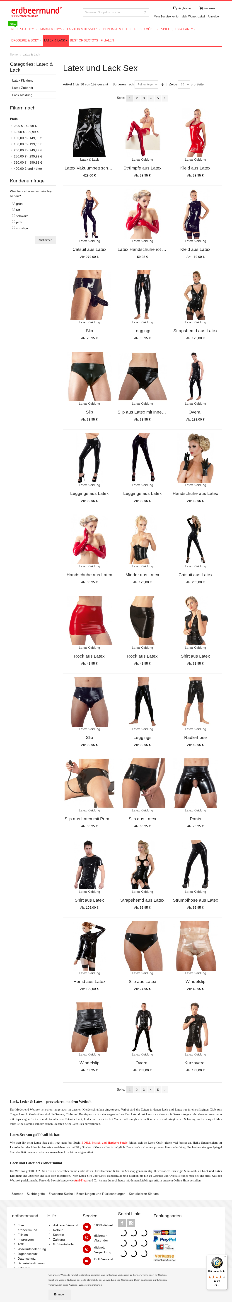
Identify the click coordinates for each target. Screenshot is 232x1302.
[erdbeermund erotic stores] (43, 12)
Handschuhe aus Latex (195, 493)
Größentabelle (63, 1244)
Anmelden (214, 16)
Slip (89, 330)
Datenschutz (27, 1258)
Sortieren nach (123, 84)
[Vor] (165, 98)
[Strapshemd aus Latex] (195, 295)
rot (18, 210)
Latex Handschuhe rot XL (142, 249)
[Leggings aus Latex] (89, 458)
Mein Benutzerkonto (166, 16)
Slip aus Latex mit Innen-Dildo (147, 412)
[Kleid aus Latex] (195, 132)
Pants (195, 818)
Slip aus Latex (142, 818)
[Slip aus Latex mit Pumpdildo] (89, 783)
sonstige (22, 228)
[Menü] (224, 1257)
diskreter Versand (65, 1225)
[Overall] (195, 377)
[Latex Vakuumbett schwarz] (89, 132)
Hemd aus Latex (89, 981)
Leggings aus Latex (89, 493)
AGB (21, 1244)
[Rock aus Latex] (89, 621)
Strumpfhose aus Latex (195, 900)
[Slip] (89, 295)
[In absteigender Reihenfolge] (162, 84)
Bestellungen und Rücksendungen (101, 1194)
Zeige (173, 84)
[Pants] (195, 783)
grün (19, 204)
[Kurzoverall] (195, 1027)
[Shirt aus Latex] (195, 621)
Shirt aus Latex (195, 656)
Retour (58, 1230)
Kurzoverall (195, 1062)
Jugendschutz (28, 1254)
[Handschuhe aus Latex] (195, 458)
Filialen (23, 1235)
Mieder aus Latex (142, 574)
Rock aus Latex (89, 656)
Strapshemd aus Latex (195, 330)
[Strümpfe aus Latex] (142, 132)
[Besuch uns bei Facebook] (122, 1223)
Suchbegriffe (36, 1194)
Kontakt (58, 1235)
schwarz (22, 216)
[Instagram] (131, 1223)
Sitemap (17, 1194)
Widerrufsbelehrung (32, 1249)
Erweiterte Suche (60, 1194)
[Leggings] (142, 295)
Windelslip (195, 981)
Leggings (142, 330)
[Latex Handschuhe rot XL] (142, 214)
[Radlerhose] (195, 702)
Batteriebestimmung (32, 1263)
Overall (195, 412)
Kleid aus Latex (195, 168)
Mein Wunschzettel (193, 16)
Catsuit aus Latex (89, 249)
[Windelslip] (195, 946)
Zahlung (59, 1239)
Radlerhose (195, 737)
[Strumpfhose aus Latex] (195, 865)
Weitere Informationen (91, 1285)
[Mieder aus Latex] (142, 539)
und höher (28, 168)
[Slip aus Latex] (142, 783)
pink (19, 222)
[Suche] (145, 12)
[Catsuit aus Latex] (89, 214)
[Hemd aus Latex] (89, 946)
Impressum (26, 1239)
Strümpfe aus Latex (142, 168)
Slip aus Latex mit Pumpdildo (93, 818)
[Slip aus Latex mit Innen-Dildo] (142, 377)
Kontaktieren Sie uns (144, 1194)
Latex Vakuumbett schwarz (91, 168)
